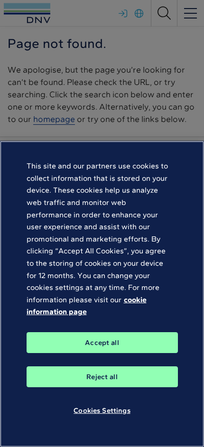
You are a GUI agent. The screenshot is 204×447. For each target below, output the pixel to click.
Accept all (102, 342)
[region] (102, 294)
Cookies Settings (102, 410)
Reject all (102, 376)
